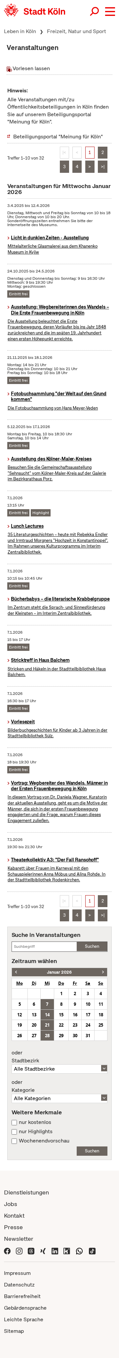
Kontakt (14, 1215)
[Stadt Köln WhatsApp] (79, 1250)
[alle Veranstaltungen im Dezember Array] (16, 972)
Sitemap (14, 1331)
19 (19, 1025)
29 (61, 1036)
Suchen (92, 946)
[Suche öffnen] (95, 11)
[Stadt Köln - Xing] (43, 1250)
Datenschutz (19, 1284)
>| (102, 167)
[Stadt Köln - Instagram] (19, 1250)
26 (19, 1036)
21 (47, 1025)
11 (101, 1004)
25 (101, 1025)
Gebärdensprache (25, 1307)
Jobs (10, 1204)
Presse (13, 1227)
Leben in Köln (20, 31)
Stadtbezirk (25, 1056)
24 (88, 1025)
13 (34, 1015)
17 (88, 1015)
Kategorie (23, 1086)
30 (75, 1036)
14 (47, 1015)
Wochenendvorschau (44, 1140)
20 (34, 1025)
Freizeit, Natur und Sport (76, 31)
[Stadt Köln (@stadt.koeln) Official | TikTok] (92, 1250)
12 (19, 1015)
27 (34, 1036)
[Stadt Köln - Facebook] (7, 1250)
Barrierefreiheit (22, 1296)
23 (75, 1025)
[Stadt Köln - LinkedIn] (55, 1250)
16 (75, 1015)
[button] (110, 11)
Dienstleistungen (26, 1192)
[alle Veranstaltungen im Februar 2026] (103, 972)
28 (47, 1036)
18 (101, 1015)
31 (88, 1036)
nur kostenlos (35, 1122)
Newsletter (18, 1238)
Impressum (17, 1273)
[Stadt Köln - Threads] (31, 1250)
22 (61, 1025)
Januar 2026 (59, 972)
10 (88, 1004)
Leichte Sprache (23, 1319)
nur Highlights (36, 1131)
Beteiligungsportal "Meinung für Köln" (58, 136)
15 (61, 1015)
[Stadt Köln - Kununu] (66, 1250)
